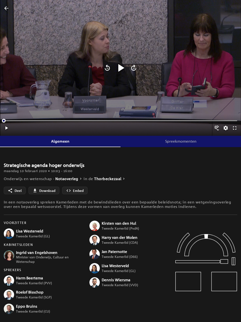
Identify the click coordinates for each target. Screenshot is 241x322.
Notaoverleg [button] (66, 179)
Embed (78, 191)
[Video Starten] (120, 68)
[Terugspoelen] (107, 68)
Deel (18, 191)
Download (47, 191)
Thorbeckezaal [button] (107, 179)
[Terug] (6, 8)
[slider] (4, 121)
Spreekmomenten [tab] (181, 141)
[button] (43, 233)
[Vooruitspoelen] (134, 68)
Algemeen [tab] (60, 141)
